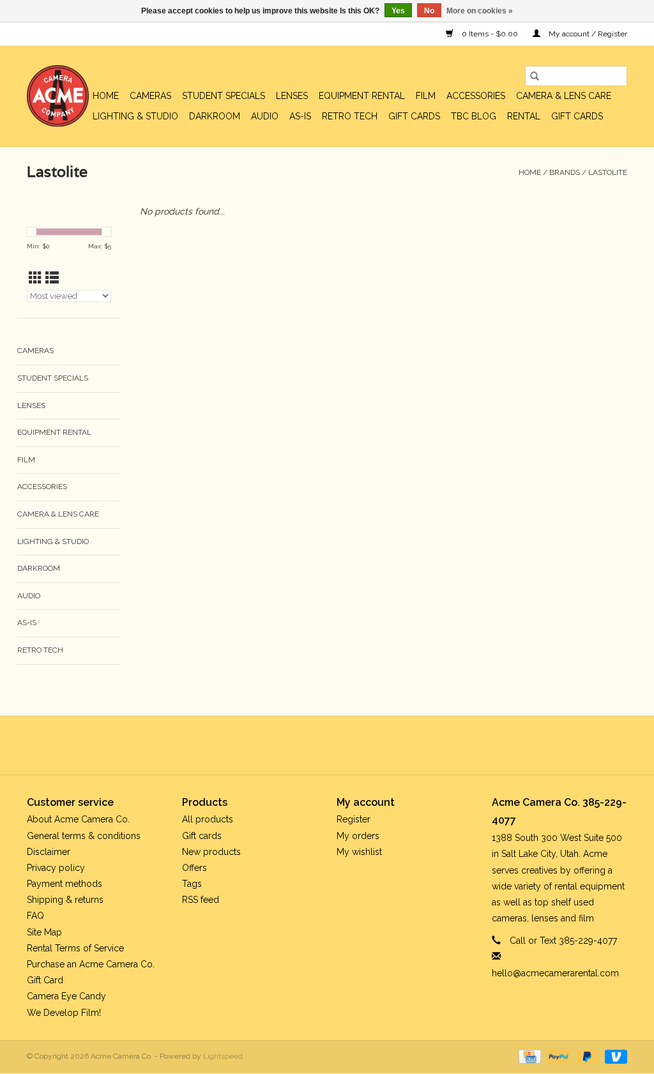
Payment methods (64, 884)
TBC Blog (473, 116)
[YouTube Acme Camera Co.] (338, 745)
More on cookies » (479, 10)
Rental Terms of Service (75, 948)
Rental (523, 116)
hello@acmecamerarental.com (555, 973)
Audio (264, 116)
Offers (194, 868)
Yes (398, 10)
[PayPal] (557, 1056)
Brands (564, 172)
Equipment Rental (362, 96)
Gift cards (414, 116)
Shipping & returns (65, 900)
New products (211, 852)
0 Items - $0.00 (490, 33)
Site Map (44, 932)
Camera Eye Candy (66, 996)
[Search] (534, 76)
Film (426, 96)
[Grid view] (35, 278)
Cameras (150, 96)
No (429, 10)
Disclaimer (48, 852)
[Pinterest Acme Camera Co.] (315, 745)
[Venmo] (613, 1056)
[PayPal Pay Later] (586, 1056)
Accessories (475, 96)
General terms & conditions (84, 836)
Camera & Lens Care (563, 96)
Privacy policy (56, 868)
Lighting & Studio (135, 116)
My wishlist (359, 852)
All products (207, 819)
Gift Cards (577, 116)
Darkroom (214, 116)
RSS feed (200, 900)
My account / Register (587, 33)
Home (106, 96)
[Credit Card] (528, 1056)
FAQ (35, 916)
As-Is (300, 116)
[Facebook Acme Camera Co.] (292, 745)
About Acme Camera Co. (78, 819)
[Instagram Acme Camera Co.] (361, 745)
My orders (358, 836)
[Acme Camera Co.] (58, 96)
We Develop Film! (64, 1013)
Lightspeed (223, 1056)
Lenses (292, 96)
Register (353, 819)
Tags (192, 884)
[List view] (52, 278)
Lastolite (607, 172)
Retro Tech (349, 116)
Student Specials (223, 96)
